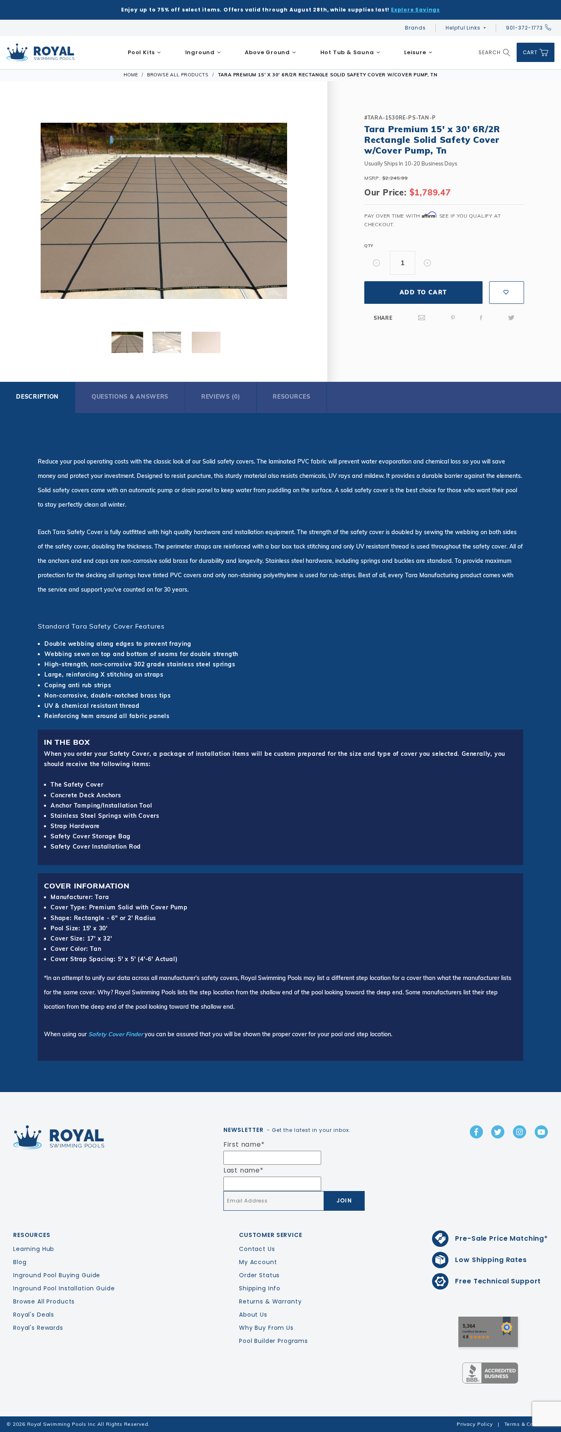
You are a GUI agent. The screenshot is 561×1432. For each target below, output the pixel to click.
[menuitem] (144, 53)
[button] (25, 213)
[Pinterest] (453, 318)
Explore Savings (415, 9)
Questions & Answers (130, 396)
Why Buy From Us (266, 1328)
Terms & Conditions (529, 1424)
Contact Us (257, 1249)
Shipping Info (259, 1288)
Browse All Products (44, 1301)
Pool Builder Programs (273, 1341)
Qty (368, 245)
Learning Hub (33, 1249)
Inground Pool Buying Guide (56, 1275)
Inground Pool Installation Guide (64, 1288)
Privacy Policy (475, 1424)
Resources (291, 396)
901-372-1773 (524, 27)
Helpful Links (463, 27)
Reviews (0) (220, 396)
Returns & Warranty (270, 1301)
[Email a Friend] (421, 318)
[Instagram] (519, 1131)
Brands (415, 27)
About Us (253, 1314)
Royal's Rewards (38, 1328)
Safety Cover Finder (115, 1034)
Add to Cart (423, 292)
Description (37, 396)
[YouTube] (541, 1131)
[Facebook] (481, 318)
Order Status (259, 1275)
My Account (258, 1262)
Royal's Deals (33, 1314)
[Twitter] (511, 318)
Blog (19, 1262)
